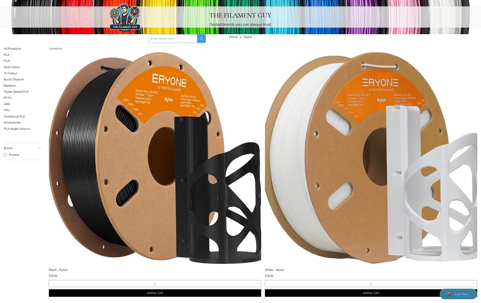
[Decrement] (51, 283)
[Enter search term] (201, 38)
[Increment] (258, 283)
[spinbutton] (155, 283)
